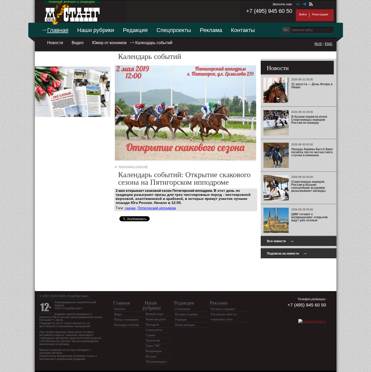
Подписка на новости (287, 253)
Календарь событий (153, 43)
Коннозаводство (156, 319)
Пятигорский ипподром (157, 208)
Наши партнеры (185, 325)
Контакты (243, 30)
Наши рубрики (95, 30)
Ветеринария (154, 351)
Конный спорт (154, 314)
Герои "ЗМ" (153, 346)
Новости (55, 43)
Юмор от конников (109, 43)
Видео (78, 43)
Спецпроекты (173, 30)
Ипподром (152, 324)
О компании (182, 309)
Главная (57, 30)
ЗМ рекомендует (156, 361)
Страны (150, 335)
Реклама (211, 30)
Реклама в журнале (223, 309)
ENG (328, 44)
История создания (186, 314)
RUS (318, 44)
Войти (303, 14)
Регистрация (320, 14)
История (151, 356)
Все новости (280, 240)
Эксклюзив (153, 340)
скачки (130, 208)
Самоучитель (154, 330)
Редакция (135, 30)
